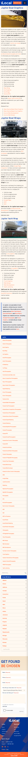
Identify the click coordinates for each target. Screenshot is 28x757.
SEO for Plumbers (6, 516)
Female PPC (5, 433)
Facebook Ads (6, 399)
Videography (5, 530)
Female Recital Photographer (9, 437)
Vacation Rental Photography (9, 561)
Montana (4, 642)
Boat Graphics (6, 347)
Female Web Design (7, 464)
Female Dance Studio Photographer (10, 416)
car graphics (14, 268)
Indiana (4, 611)
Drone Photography (7, 392)
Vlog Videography (7, 537)
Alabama (4, 580)
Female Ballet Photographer (9, 402)
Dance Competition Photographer (10, 378)
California (5, 587)
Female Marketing (6, 423)
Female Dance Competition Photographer (12, 409)
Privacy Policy (6, 754)
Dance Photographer (7, 381)
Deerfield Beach (7, 313)
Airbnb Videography (7, 343)
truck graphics (10, 253)
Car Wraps (7, 92)
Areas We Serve (16, 754)
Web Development (9, 285)
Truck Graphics (8, 281)
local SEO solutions (6, 293)
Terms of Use (22, 754)
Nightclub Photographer (8, 488)
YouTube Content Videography (9, 550)
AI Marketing (5, 364)
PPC (3, 499)
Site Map (11, 754)
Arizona (4, 583)
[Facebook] (2, 746)
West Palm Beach (16, 311)
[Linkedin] (5, 746)
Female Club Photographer (8, 406)
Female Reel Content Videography (10, 440)
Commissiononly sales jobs (9, 374)
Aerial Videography (7, 361)
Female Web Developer (8, 468)
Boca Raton (18, 313)
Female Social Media (7, 447)
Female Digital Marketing (8, 419)
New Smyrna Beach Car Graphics (13, 111)
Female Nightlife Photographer (9, 426)
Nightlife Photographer (8, 492)
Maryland (5, 628)
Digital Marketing (6, 388)
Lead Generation (6, 481)
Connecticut (5, 594)
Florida (4, 597)
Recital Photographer (7, 502)
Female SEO (5, 443)
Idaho (4, 604)
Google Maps (7, 200)
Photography (5, 495)
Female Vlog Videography (8, 461)
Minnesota (5, 639)
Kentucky (5, 618)
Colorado (5, 590)
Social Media (5, 519)
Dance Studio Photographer (9, 385)
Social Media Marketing (8, 523)
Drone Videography (7, 395)
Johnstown (5, 614)
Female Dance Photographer (9, 412)
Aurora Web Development (11, 113)
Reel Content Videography (8, 506)
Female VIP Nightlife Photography (10, 457)
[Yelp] (8, 746)
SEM (5, 202)
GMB (4, 475)
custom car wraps (15, 43)
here (17, 329)
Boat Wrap (7, 88)
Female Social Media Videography (10, 450)
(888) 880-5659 (17, 3)
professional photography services (11, 54)
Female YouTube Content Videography (11, 471)
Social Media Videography (8, 526)
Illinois (4, 608)
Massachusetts (6, 632)
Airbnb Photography (7, 340)
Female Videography (7, 454)
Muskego (5, 645)
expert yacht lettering (14, 98)
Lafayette (5, 625)
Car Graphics (7, 90)
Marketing (5, 485)
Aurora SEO (7, 94)
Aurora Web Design (9, 115)
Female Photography (9, 317)
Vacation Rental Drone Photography (10, 557)
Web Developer (6, 544)
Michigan (5, 635)
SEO (5, 204)
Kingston (5, 621)
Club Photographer (7, 371)
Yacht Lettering (8, 287)
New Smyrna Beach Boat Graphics (13, 109)
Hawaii (4, 601)
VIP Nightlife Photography (8, 533)
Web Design (7, 283)
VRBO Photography (7, 564)
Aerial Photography (7, 357)
